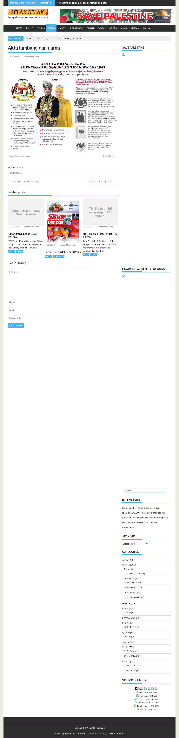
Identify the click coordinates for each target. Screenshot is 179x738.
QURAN (90, 28)
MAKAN (127, 665)
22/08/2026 (14, 227)
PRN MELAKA (131, 587)
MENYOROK (130, 670)
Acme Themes (117, 733)
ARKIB (124, 28)
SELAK (40, 28)
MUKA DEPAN (59, 256)
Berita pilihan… (129, 527)
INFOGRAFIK (130, 626)
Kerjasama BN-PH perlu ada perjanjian (140, 507)
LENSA (134, 28)
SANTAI (101, 28)
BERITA (51, 28)
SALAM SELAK (130, 656)
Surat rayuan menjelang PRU (25, 181)
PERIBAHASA (76, 28)
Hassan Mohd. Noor (31, 57)
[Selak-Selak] (10, 27)
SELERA (113, 28)
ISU (125, 568)
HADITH (62, 28)
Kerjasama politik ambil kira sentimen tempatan (83, 2)
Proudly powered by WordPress (71, 733)
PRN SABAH (131, 592)
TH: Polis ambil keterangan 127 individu (100, 212)
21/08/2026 (88, 227)
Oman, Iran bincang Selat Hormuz (26, 212)
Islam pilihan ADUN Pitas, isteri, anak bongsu (143, 512)
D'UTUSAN (129, 651)
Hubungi (146, 28)
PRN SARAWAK (132, 597)
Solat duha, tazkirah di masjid (102, 181)
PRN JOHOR (131, 582)
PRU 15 (29, 28)
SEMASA (19, 173)
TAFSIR (127, 636)
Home (19, 28)
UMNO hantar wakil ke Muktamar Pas (140, 522)
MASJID (127, 612)
